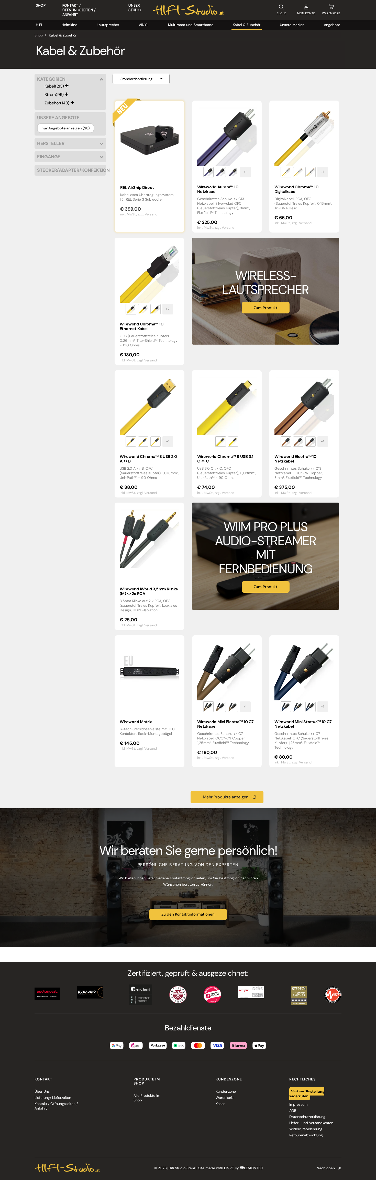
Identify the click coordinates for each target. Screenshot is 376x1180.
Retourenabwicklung (306, 1135)
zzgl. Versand (147, 214)
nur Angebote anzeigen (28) (65, 128)
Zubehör (52, 103)
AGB (292, 1110)
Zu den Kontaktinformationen (188, 914)
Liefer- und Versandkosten (311, 1123)
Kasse (220, 1103)
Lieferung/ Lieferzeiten (53, 1097)
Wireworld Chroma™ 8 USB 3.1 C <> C (225, 459)
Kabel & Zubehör (246, 24)
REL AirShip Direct (137, 187)
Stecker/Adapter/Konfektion (70, 170)
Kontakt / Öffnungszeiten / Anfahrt (78, 10)
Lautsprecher (108, 24)
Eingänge (48, 157)
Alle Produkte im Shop (147, 1097)
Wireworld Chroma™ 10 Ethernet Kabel (141, 326)
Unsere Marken (292, 24)
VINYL (144, 24)
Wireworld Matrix (136, 721)
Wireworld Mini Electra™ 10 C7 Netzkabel (225, 724)
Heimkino (69, 24)
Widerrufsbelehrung (305, 1129)
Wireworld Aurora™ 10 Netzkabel (217, 189)
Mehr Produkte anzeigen (225, 797)
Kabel (50, 86)
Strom (50, 94)
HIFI (39, 24)
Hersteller (50, 144)
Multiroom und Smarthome (190, 24)
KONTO (306, 13)
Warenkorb (225, 1097)
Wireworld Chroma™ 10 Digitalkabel (296, 189)
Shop (41, 5)
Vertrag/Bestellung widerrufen (307, 1093)
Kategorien (51, 79)
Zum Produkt (265, 307)
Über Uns (42, 1091)
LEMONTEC (253, 1168)
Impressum (298, 1104)
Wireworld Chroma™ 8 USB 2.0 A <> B (148, 459)
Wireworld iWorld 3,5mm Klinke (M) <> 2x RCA (149, 591)
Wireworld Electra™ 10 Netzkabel (295, 459)
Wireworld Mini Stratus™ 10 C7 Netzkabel (302, 724)
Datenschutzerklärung (307, 1116)
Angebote (332, 24)
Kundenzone (226, 1091)
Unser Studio (134, 7)
